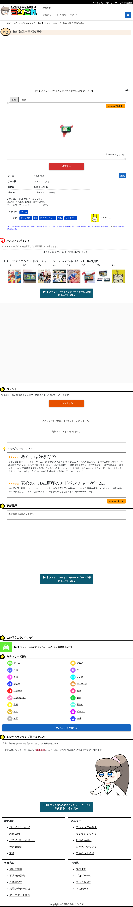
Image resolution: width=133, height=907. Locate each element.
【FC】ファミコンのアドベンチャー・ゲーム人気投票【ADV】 (64, 90)
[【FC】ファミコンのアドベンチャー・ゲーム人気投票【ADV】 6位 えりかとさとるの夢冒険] (88, 276)
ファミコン (26, 218)
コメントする (66, 403)
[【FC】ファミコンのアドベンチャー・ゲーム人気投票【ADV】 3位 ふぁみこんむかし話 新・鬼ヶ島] (44, 276)
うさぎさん (105, 218)
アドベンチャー (47, 218)
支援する (81, 869)
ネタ (16, 711)
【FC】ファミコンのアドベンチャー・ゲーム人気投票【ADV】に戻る (66, 293)
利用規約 (14, 833)
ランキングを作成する (66, 727)
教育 (16, 718)
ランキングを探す (86, 827)
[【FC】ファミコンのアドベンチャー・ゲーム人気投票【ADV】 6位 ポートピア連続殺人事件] (103, 276)
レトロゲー (70, 218)
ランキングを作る (86, 833)
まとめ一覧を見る (86, 846)
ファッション (20, 697)
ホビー (17, 683)
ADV (60, 218)
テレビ (80, 677)
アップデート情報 (19, 895)
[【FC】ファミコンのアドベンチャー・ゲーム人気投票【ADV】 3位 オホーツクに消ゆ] (59, 276)
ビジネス (81, 711)
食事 (16, 704)
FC (35, 218)
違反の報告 (15, 869)
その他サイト (83, 888)
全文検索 (46, 8)
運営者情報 (15, 846)
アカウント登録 (85, 853)
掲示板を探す (83, 840)
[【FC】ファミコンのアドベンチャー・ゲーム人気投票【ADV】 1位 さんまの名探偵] (29, 276)
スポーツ (18, 690)
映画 (16, 677)
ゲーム (24, 212)
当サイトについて (19, 827)
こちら (112, 226)
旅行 (79, 690)
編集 (123, 175)
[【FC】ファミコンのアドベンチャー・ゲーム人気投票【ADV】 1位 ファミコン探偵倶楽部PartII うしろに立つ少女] (14, 276)
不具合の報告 (17, 875)
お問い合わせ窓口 (19, 888)
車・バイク (82, 683)
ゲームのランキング (23, 23)
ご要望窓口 (15, 882)
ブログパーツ (83, 875)
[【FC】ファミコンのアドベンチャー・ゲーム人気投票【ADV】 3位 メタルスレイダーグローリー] (73, 276)
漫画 (16, 670)
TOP (9, 23)
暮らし (80, 704)
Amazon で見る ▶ (115, 106)
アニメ (80, 663)
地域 (79, 718)
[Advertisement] (66, 62)
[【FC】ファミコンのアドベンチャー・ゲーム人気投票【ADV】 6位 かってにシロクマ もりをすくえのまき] (118, 276)
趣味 (79, 697)
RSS (11, 853)
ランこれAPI (83, 882)
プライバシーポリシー (22, 840)
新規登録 (40, 750)
